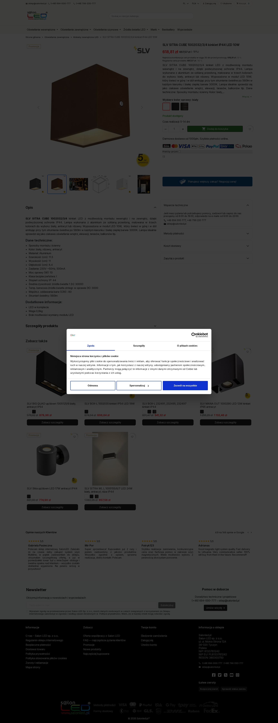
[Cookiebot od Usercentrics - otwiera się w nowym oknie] (194, 335)
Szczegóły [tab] (139, 345)
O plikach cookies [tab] (187, 345)
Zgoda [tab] (90, 345)
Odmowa (93, 385)
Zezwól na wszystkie (185, 385)
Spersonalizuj (137, 385)
